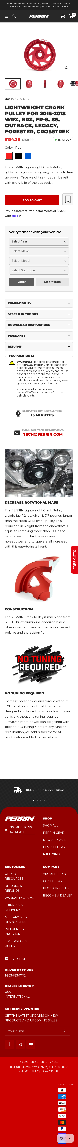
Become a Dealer (57, 895)
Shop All (50, 825)
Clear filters (52, 282)
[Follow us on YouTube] (30, 1044)
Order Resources (14, 876)
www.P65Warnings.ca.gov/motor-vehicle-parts (40, 393)
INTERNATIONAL (17, 996)
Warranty (40, 1067)
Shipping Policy (58, 1067)
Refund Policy (30, 1071)
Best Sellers (54, 847)
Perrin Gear (53, 833)
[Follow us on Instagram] (20, 1044)
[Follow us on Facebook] (9, 1044)
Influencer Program (15, 931)
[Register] (64, 1030)
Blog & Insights (56, 888)
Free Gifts (51, 854)
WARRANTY (16, 336)
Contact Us (52, 881)
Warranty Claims (19, 898)
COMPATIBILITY (19, 303)
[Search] (14, 16)
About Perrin (54, 874)
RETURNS (15, 346)
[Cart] (71, 16)
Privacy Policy (50, 1071)
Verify (21, 282)
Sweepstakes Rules (16, 943)
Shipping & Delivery (14, 907)
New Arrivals (54, 840)
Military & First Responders (18, 919)
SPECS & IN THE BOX (23, 314)
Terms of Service (20, 1067)
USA (8, 992)
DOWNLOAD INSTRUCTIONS (29, 325)
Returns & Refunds (13, 888)
